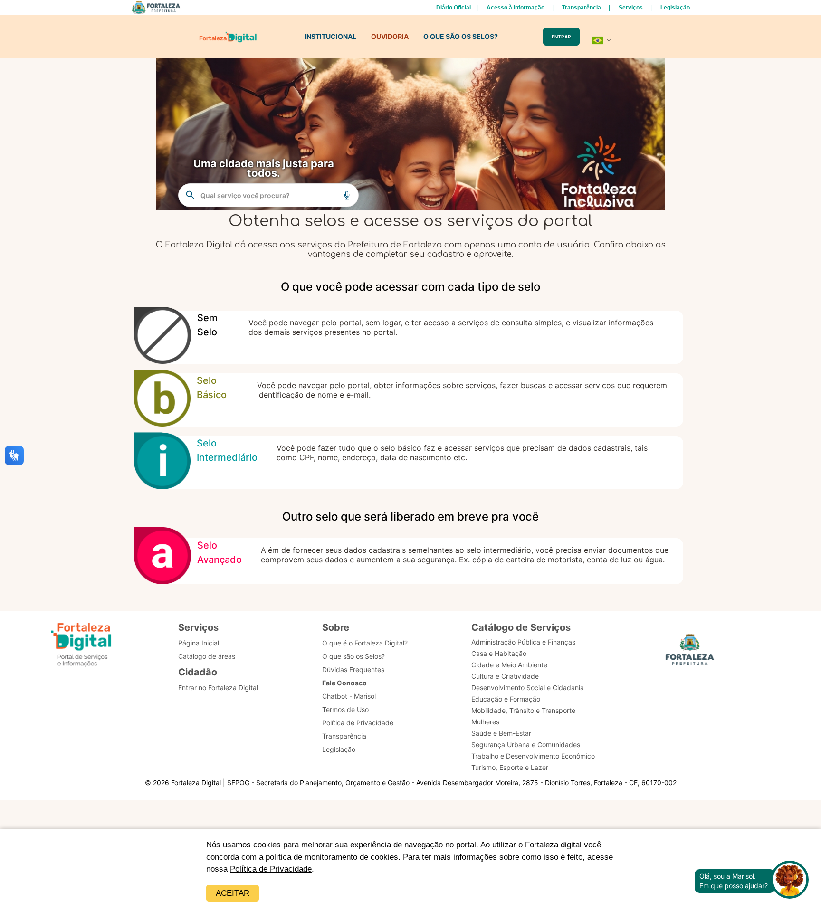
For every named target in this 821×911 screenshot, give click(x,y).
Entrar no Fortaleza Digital (218, 687)
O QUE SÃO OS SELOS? (460, 36)
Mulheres (485, 722)
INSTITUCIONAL (330, 36)
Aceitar (232, 893)
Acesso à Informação (515, 7)
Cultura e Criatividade (505, 676)
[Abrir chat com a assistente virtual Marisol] (789, 881)
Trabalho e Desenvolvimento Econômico (533, 756)
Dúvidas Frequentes (353, 669)
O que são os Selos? (353, 656)
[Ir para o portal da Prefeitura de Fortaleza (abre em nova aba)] (690, 652)
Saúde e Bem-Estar (501, 733)
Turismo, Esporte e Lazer (509, 767)
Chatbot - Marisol (349, 696)
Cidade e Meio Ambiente (509, 665)
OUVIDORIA (390, 36)
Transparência (581, 7)
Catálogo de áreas (206, 656)
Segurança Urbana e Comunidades (525, 744)
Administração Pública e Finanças (523, 642)
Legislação (675, 7)
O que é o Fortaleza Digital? (365, 643)
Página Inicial (198, 643)
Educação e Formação (505, 699)
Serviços (631, 7)
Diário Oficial (453, 7)
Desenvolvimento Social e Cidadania (527, 687)
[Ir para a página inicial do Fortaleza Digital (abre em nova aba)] (81, 646)
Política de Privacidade (271, 868)
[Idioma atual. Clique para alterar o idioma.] (601, 40)
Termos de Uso (345, 709)
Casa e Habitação (498, 653)
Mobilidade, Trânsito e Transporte (523, 710)
